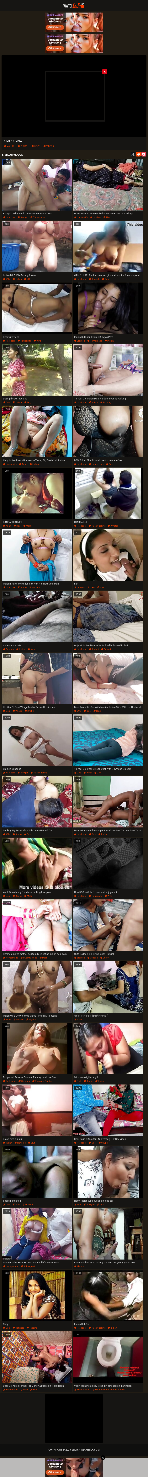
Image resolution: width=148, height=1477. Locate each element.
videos (50, 146)
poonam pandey (43, 1081)
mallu (10, 146)
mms (8, 1019)
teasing (33, 1328)
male (32, 649)
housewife (82, 217)
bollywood (10, 1081)
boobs (23, 587)
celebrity (25, 1081)
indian (24, 146)
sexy (37, 146)
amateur (114, 526)
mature (80, 1266)
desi (106, 279)
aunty (24, 464)
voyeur (32, 1019)
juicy (105, 958)
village (18, 711)
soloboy (9, 649)
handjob (21, 1143)
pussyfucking (98, 526)
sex (110, 464)
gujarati (107, 649)
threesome (39, 217)
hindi (109, 217)
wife (7, 279)
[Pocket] (143, 154)
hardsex (96, 217)
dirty (98, 772)
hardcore (10, 217)
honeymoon (11, 1266)
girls (17, 1204)
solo (7, 1328)
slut (32, 1143)
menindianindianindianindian (110, 1389)
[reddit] (138, 154)
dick (79, 1081)
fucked (28, 1204)
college (93, 958)
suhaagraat (29, 1266)
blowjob (95, 279)
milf (28, 279)
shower (19, 1019)
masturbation (83, 1389)
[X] (133, 154)
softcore (19, 1328)
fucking (106, 402)
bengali (24, 217)
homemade (95, 341)
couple (104, 1143)
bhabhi (95, 649)
